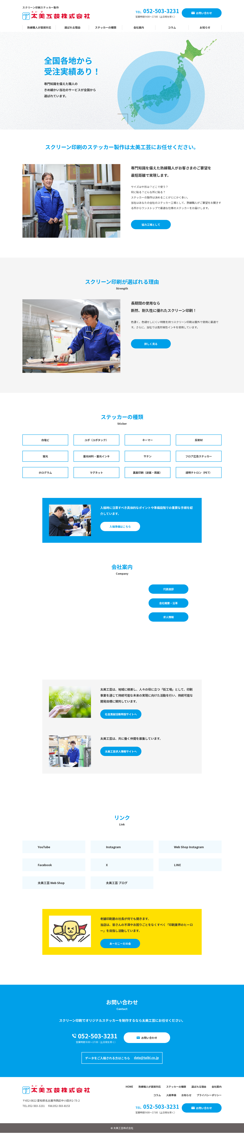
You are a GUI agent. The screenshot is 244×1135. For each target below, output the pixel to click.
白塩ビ (45, 440)
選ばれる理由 (72, 27)
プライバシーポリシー (209, 1095)
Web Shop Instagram (189, 847)
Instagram (113, 847)
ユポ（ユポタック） (96, 440)
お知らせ (205, 27)
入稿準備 (171, 1095)
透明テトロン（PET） (199, 472)
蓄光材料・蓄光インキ (96, 456)
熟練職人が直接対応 (39, 27)
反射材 (199, 440)
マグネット (96, 472)
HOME (129, 1086)
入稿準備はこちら (120, 526)
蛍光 (45, 456)
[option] (122, 81)
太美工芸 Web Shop (51, 883)
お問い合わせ (204, 13)
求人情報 (168, 617)
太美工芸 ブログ (116, 883)
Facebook (45, 865)
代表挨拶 (168, 589)
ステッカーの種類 (105, 27)
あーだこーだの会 (120, 944)
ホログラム (45, 472)
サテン (148, 456)
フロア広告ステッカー (198, 456)
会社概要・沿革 (168, 603)
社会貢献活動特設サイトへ (121, 714)
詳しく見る (151, 344)
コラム (172, 27)
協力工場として (151, 225)
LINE (177, 865)
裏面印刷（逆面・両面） (147, 472)
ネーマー (147, 440)
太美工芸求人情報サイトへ (121, 751)
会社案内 (138, 27)
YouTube (44, 847)
